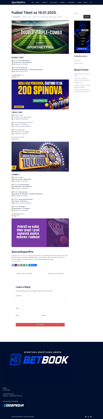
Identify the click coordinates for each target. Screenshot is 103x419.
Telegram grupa (78, 63)
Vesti (33, 2)
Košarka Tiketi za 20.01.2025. (56, 273)
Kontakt (79, 2)
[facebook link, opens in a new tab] (85, 416)
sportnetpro (16, 16)
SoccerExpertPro (21, 255)
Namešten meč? (78, 82)
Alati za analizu (53, 2)
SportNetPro (18, 2)
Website (43, 315)
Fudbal (37, 2)
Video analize (71, 2)
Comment (19, 295)
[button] (90, 2)
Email (18, 315)
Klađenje (62, 2)
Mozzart (85, 2)
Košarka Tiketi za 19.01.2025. (24, 273)
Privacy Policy (6, 390)
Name (18, 308)
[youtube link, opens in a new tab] (90, 416)
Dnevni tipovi (36, 16)
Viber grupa (77, 60)
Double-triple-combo (46, 16)
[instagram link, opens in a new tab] (88, 416)
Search (76, 13)
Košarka (44, 2)
